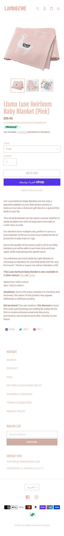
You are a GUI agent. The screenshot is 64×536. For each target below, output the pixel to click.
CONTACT (12, 368)
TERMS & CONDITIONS (19, 402)
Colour (7, 143)
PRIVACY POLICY (16, 411)
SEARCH (11, 359)
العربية (31, 487)
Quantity (7, 156)
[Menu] (58, 8)
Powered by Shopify (41, 525)
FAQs (9, 377)
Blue (22, 275)
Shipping (21, 132)
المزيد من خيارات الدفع (32, 190)
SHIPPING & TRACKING (19, 394)
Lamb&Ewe (27, 525)
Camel (31, 275)
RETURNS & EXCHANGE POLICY (24, 385)
